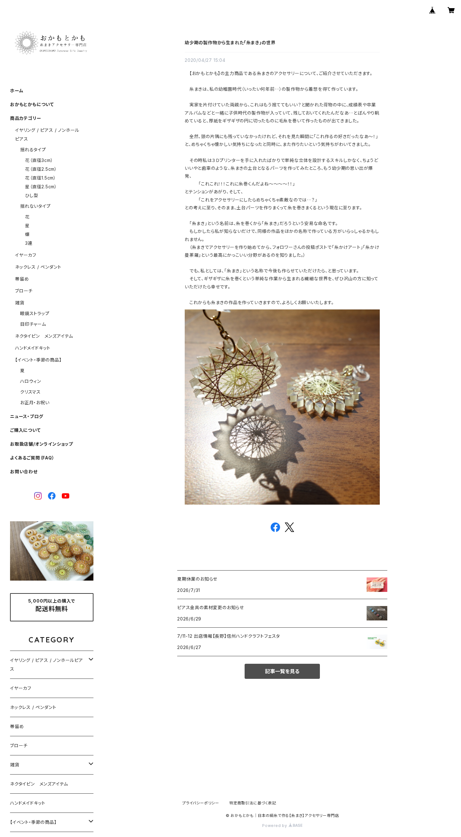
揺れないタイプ (35, 206)
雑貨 (19, 302)
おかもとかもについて (32, 104)
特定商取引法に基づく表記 (252, 803)
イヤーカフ (25, 255)
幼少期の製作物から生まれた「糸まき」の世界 (230, 42)
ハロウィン (30, 381)
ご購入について (25, 430)
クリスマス (30, 391)
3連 (29, 243)
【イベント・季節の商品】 (38, 359)
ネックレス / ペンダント (38, 267)
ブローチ (24, 290)
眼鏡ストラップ (35, 313)
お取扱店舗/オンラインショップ (41, 444)
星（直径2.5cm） (41, 186)
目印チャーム (33, 324)
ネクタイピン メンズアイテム (44, 336)
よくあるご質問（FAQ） (32, 457)
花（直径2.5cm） (41, 169)
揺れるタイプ (33, 149)
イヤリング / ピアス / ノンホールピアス (46, 664)
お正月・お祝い (35, 402)
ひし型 (31, 195)
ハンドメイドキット (32, 348)
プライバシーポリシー (200, 803)
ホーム (16, 90)
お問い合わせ (24, 471)
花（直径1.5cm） (40, 177)
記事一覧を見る (282, 671)
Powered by (275, 825)
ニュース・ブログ (26, 416)
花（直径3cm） (39, 160)
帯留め (22, 279)
